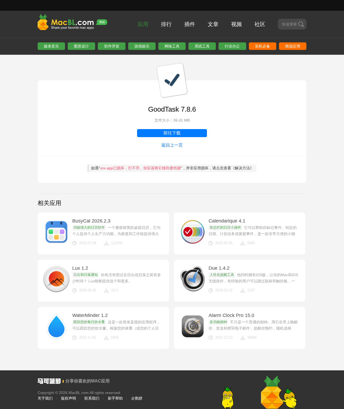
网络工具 (172, 46)
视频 (236, 24)
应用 (143, 24)
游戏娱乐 (141, 46)
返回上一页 (172, 145)
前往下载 (172, 133)
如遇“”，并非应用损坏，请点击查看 (172, 168)
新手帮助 (115, 398)
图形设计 (81, 46)
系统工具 (202, 46)
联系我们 (91, 398)
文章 (213, 24)
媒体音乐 (51, 46)
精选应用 (292, 46)
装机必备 (262, 46)
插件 (189, 24)
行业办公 (232, 46)
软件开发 (111, 46)
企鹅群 (136, 398)
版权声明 (68, 398)
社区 (260, 24)
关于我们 (45, 398)
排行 (166, 24)
